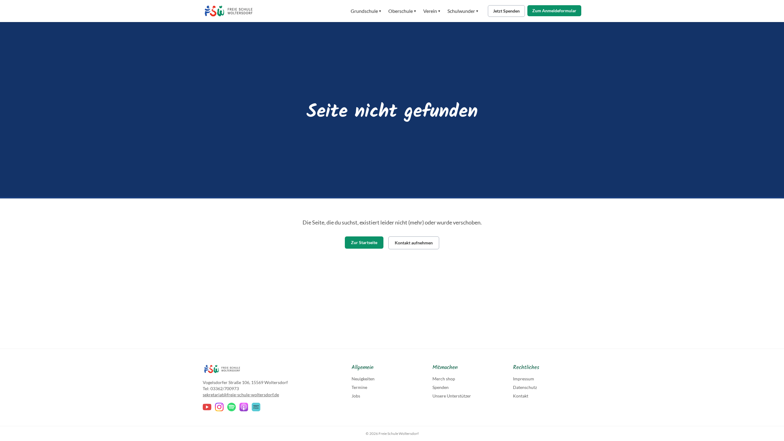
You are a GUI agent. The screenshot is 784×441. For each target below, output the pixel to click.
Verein (431, 11)
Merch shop (443, 378)
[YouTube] (207, 407)
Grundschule (366, 11)
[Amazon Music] (256, 407)
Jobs (356, 395)
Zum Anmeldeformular (554, 10)
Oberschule (402, 11)
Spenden (440, 387)
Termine (359, 387)
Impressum (523, 378)
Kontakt (520, 395)
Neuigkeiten (363, 378)
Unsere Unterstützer (451, 395)
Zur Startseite (364, 242)
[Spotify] (231, 407)
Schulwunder (462, 11)
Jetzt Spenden (506, 10)
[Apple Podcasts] (243, 407)
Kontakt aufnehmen (414, 242)
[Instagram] (219, 407)
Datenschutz (525, 387)
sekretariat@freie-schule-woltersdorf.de (241, 394)
